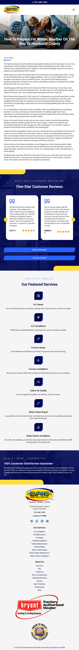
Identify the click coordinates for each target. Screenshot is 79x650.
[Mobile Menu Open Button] (73, 9)
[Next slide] (73, 219)
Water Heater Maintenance (39, 553)
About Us (39, 566)
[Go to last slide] (6, 219)
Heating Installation (39, 541)
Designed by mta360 (57, 647)
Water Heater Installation (39, 556)
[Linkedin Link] (42, 521)
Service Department (39, 575)
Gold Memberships (39, 578)
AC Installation (39, 532)
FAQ (39, 569)
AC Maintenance (39, 535)
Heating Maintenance (39, 544)
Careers (40, 581)
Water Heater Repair (39, 550)
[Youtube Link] (47, 521)
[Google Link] (37, 521)
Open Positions (39, 584)
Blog (39, 590)
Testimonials (40, 587)
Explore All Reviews (39, 250)
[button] (38, 301)
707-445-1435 (40, 2)
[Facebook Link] (32, 521)
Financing (39, 572)
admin (8, 60)
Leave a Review (40, 258)
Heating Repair (39, 547)
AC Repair (39, 538)
